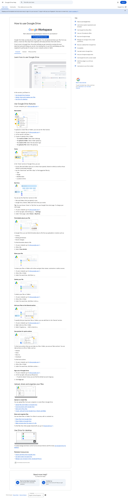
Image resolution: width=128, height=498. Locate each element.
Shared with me (47, 426)
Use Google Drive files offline (84, 30)
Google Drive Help (10, 2)
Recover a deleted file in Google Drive (86, 44)
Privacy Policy (16, 495)
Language (32, 493)
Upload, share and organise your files (25, 97)
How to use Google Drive (83, 21)
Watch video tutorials (81, 82)
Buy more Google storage (83, 36)
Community (13, 7)
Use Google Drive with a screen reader (86, 57)
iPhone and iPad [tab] (32, 51)
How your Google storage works (85, 54)
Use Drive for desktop (21, 99)
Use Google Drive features (22, 95)
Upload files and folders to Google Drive (26, 405)
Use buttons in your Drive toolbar (85, 66)
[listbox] (36, 495)
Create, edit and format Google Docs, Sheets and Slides (30, 411)
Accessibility (80, 48)
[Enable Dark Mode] (45, 495)
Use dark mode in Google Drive (23, 456)
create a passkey (73, 11)
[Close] (125, 10)
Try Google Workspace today (40, 36)
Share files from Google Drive (23, 419)
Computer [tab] (17, 51)
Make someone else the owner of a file (25, 423)
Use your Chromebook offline (84, 33)
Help (76, 18)
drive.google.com (32, 106)
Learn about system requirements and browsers (86, 25)
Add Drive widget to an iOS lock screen (85, 62)
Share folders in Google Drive (23, 421)
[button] (2, 2)
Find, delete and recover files (25, 7)
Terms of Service (22, 495)
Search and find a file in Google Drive (25, 454)
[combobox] (48, 2)
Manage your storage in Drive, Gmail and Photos (28, 459)
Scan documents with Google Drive (25, 407)
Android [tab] (24, 51)
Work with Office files (21, 409)
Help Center (5, 7)
